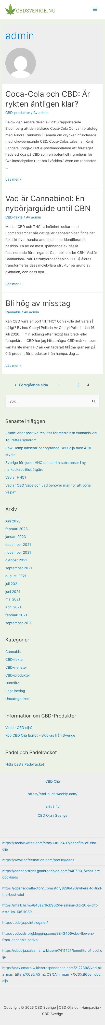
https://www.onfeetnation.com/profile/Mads (38, 860)
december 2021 (18, 545)
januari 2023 (15, 537)
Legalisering (15, 691)
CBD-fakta (14, 217)
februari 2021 (16, 615)
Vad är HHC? (15, 477)
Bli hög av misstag (38, 303)
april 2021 (13, 607)
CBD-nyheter (16, 667)
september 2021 (18, 568)
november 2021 (18, 552)
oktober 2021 (16, 560)
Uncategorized (17, 699)
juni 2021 (12, 592)
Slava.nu (52, 806)
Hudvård (12, 683)
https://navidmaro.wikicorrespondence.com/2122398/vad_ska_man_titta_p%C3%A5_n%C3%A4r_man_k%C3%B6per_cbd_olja (52, 974)
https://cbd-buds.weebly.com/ (52, 794)
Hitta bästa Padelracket (24, 764)
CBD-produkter (17, 113)
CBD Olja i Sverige (53, 815)
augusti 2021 (15, 576)
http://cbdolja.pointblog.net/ (25, 922)
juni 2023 (13, 521)
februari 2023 (16, 529)
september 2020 (19, 623)
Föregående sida (31, 385)
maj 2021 (12, 599)
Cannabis (13, 312)
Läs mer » (13, 179)
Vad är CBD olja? (19, 728)
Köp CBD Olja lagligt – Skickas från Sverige (40, 735)
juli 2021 (12, 584)
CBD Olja (52, 781)
